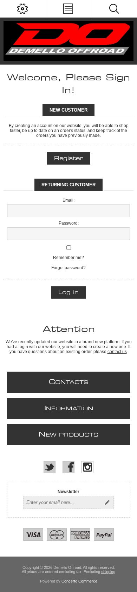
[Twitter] (49, 467)
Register (68, 158)
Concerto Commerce (79, 581)
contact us (117, 351)
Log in (68, 292)
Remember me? (68, 257)
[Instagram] (87, 467)
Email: (68, 200)
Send (107, 502)
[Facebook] (68, 467)
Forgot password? (68, 267)
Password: (69, 223)
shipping (108, 572)
